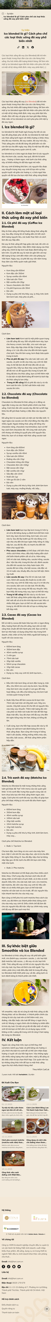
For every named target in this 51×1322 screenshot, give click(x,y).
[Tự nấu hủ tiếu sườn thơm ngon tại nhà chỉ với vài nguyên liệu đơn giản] (13, 1094)
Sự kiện (10, 14)
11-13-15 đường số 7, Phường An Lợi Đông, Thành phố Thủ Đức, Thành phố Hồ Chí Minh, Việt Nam (24, 1290)
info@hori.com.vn (12, 1278)
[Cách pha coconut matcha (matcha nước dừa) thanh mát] (13, 1126)
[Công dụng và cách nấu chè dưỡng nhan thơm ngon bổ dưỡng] (37, 1126)
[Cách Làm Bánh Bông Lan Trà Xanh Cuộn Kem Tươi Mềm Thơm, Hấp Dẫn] (37, 1094)
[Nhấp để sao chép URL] (18, 47)
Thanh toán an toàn (10, 1312)
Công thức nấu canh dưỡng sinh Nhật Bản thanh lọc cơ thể (11, 1173)
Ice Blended (31, 101)
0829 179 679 (13, 1283)
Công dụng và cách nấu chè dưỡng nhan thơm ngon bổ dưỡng (36, 1141)
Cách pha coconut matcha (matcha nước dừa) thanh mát (13, 1141)
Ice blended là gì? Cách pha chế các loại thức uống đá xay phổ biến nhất (24, 17)
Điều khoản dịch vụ (10, 1305)
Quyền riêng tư (8, 1308)
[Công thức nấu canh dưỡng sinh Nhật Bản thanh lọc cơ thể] (13, 1158)
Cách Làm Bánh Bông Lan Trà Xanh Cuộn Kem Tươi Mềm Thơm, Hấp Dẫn (37, 1109)
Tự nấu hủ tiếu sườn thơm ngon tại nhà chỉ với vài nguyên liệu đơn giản (12, 1109)
